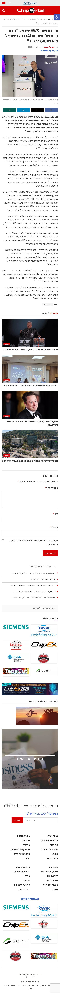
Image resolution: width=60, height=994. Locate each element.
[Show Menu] (3, 3)
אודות (55, 853)
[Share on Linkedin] (23, 110)
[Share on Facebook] (51, 110)
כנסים (27, 858)
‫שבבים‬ (27, 880)
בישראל (26, 840)
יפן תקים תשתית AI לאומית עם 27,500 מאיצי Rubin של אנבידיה (31, 349)
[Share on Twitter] (37, 110)
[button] (57, 17)
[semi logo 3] (44, 670)
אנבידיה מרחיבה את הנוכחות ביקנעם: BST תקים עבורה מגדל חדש (30, 460)
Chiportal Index (49, 849)
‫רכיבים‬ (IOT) (52, 880)
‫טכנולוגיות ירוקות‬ (22, 871)
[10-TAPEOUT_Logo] (16, 671)
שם (55, 513)
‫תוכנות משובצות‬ (50, 885)
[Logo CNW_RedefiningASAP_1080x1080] (44, 631)
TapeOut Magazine (20, 849)
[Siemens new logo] (16, 627)
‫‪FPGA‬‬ (55, 889)
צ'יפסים (26, 844)
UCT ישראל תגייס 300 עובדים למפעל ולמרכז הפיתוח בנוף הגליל (31, 385)
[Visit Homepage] (30, 10)
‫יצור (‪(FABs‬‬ (52, 876)
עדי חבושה (47, 304)
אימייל (54, 527)
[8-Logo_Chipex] (44, 645)
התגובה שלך (51, 488)
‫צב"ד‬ (27, 876)
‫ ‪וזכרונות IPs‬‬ (24, 889)
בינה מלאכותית (23, 867)
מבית (33, 3)
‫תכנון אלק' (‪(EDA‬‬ (22, 885)
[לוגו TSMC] (16, 645)
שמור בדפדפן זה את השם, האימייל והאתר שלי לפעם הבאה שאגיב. (34, 542)
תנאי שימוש (52, 858)
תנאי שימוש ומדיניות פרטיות (30, 982)
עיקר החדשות (46, 51)
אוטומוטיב (53, 867)
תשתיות (50, 19)
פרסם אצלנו (52, 836)
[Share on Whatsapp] (9, 110)
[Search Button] (3, 10)
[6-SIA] (16, 658)
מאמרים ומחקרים (22, 853)
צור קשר (54, 844)
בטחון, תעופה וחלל (49, 871)
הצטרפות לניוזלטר (49, 840)
